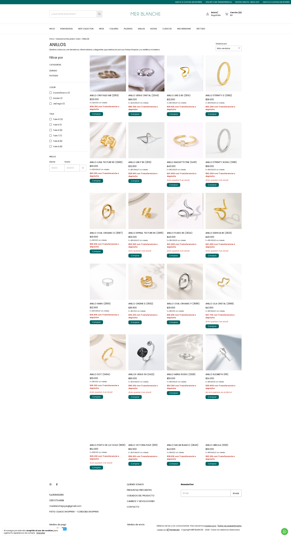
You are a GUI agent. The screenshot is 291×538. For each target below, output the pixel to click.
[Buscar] (99, 14)
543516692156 (56, 494)
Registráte (216, 15)
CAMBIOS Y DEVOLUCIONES (141, 501)
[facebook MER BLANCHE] (57, 484)
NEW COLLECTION (86, 28)
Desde (52, 162)
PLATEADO (53, 75)
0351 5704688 (56, 500)
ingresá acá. (210, 526)
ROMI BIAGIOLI (66, 28)
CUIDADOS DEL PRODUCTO (140, 495)
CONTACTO (133, 506)
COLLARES (113, 28)
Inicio (51, 39)
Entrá (214, 12)
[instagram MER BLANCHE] (50, 484)
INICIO (52, 28)
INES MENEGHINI (184, 28)
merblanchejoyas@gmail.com (65, 506)
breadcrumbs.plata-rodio (68, 39)
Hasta (67, 162)
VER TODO (200, 28)
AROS (101, 28)
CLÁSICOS (167, 28)
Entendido (41, 533)
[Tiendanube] (168, 530)
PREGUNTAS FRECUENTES (139, 490)
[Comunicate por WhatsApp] (284, 531)
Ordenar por (221, 43)
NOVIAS (153, 28)
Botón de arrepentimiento (230, 526)
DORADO (53, 70)
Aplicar (83, 168)
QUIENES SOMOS (135, 484)
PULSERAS (128, 28)
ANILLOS (141, 28)
